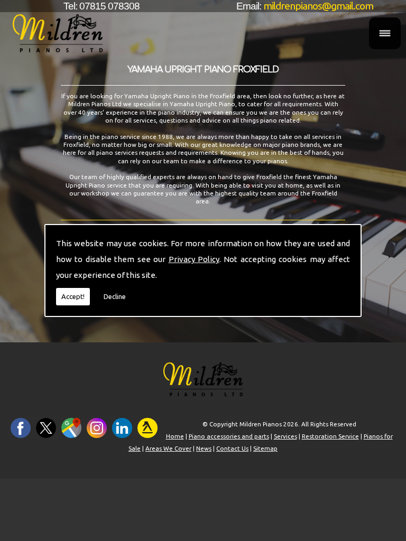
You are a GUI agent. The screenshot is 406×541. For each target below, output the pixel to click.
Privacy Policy (194, 259)
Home (175, 436)
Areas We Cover (168, 448)
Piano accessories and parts (229, 436)
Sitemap (265, 448)
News (203, 448)
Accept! (73, 296)
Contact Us (232, 448)
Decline (115, 296)
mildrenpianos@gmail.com (318, 6)
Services (285, 436)
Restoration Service (330, 436)
